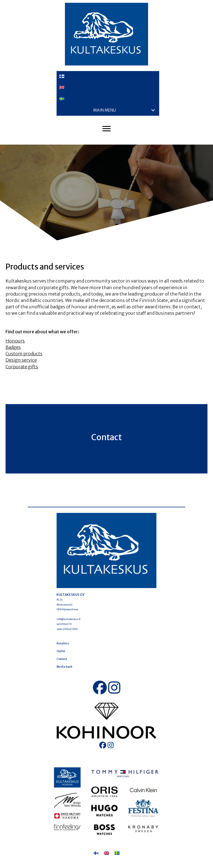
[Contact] (106, 438)
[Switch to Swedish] (108, 99)
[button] (153, 110)
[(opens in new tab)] (106, 720)
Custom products (24, 353)
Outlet (61, 651)
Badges (13, 347)
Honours (15, 341)
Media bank (64, 667)
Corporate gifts (22, 366)
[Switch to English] (106, 853)
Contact (62, 659)
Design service (21, 360)
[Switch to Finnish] (108, 76)
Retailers (63, 643)
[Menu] (106, 128)
